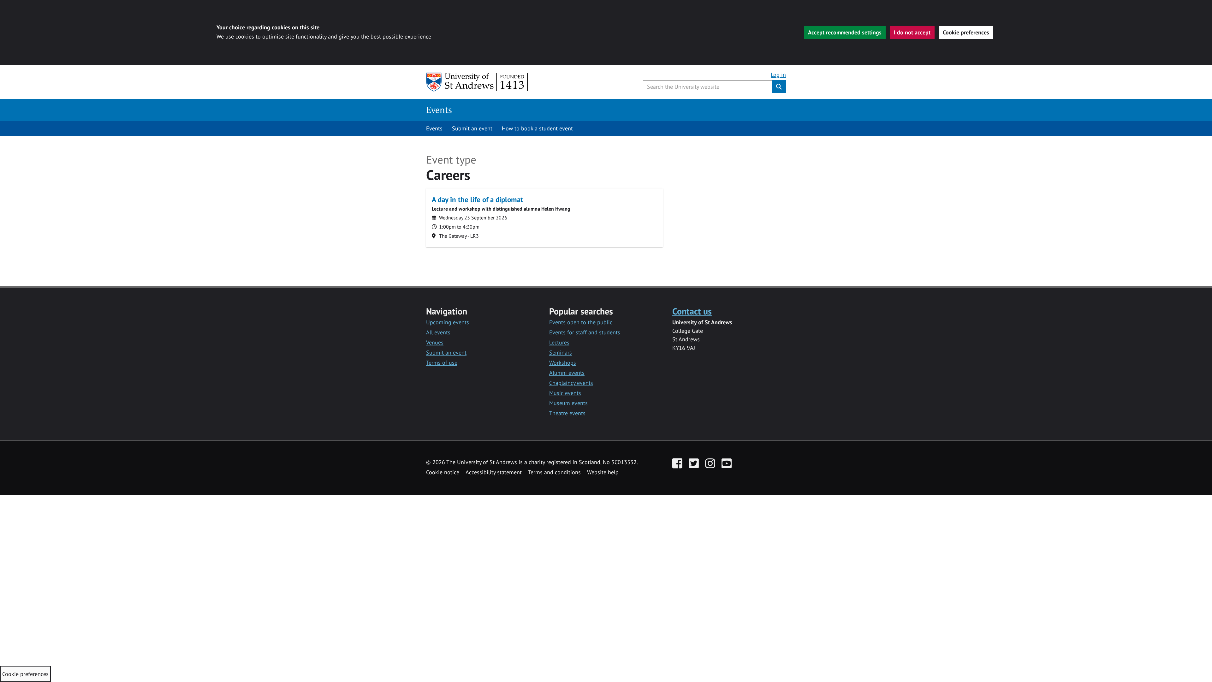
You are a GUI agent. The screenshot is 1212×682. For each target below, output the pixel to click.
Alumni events (567, 372)
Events (439, 110)
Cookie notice (442, 472)
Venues (434, 342)
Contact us (692, 311)
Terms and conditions (554, 472)
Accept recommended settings (845, 32)
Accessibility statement (494, 472)
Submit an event (472, 128)
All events (438, 332)
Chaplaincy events (571, 382)
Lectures (559, 342)
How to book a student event (537, 128)
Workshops (562, 362)
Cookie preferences (966, 32)
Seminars (560, 352)
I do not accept (912, 32)
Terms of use (441, 362)
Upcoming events (447, 322)
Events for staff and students (584, 332)
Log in (778, 74)
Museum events (568, 403)
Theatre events (567, 413)
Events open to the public (580, 322)
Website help (603, 472)
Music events (565, 393)
